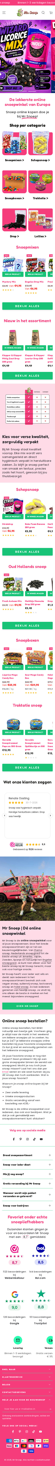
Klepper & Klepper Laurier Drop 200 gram (35, 358)
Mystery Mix (9, 281)
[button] (43, 12)
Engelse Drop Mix (34, 281)
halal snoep (21, 986)
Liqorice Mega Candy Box (9, 676)
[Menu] (4, 12)
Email (5, 1071)
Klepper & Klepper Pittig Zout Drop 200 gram (12, 358)
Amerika (27, 956)
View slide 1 (23, 90)
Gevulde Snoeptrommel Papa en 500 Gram (11, 742)
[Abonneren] (51, 1409)
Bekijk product (13, 274)
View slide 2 (32, 90)
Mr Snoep (17, 1460)
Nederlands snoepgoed (25, 953)
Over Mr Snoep (27, 1006)
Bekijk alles (27, 306)
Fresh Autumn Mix (12, 601)
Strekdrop (7, 524)
